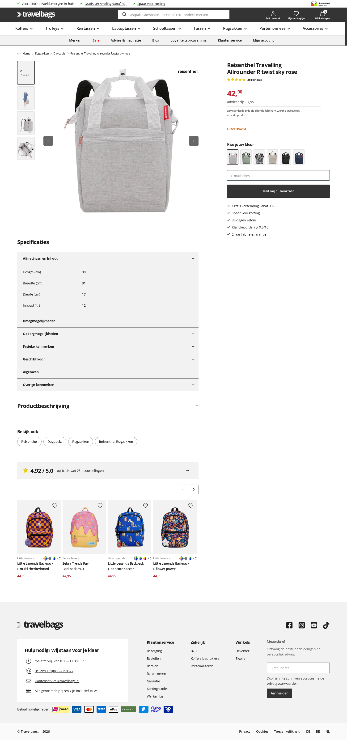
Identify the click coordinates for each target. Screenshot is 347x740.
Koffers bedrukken (205, 658)
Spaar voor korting (151, 3)
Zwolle (240, 658)
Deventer (243, 651)
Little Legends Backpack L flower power (171, 566)
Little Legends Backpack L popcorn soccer (126, 566)
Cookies (262, 731)
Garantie (153, 681)
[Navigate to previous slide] (182, 489)
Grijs (49, 558)
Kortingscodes (157, 688)
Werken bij (155, 696)
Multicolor (54, 558)
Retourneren (156, 673)
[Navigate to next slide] (194, 489)
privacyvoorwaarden (282, 683)
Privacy (244, 731)
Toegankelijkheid (287, 731)
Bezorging (154, 651)
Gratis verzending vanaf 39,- (106, 3)
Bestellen (154, 658)
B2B (194, 651)
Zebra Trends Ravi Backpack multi (76, 566)
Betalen (152, 666)
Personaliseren (202, 666)
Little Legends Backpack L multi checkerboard (35, 566)
